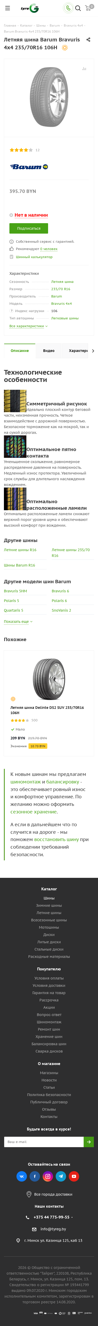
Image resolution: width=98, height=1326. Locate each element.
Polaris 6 (59, 600)
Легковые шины (65, 318)
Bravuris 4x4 (61, 303)
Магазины (49, 1072)
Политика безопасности (49, 1094)
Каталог (49, 888)
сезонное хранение (33, 812)
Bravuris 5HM (15, 591)
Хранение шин (49, 1036)
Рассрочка (49, 1000)
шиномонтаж (25, 782)
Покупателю (49, 968)
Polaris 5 (11, 600)
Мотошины (49, 927)
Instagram (48, 1176)
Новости (49, 1080)
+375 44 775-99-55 (52, 1217)
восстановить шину (56, 839)
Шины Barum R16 (19, 565)
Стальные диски (49, 949)
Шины (49, 898)
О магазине (49, 1063)
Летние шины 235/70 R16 (71, 553)
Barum (56, 296)
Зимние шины (49, 905)
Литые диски (49, 942)
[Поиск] (78, 8)
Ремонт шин (49, 1029)
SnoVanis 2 (61, 610)
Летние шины (49, 912)
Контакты (49, 1116)
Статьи (49, 1087)
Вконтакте (21, 1176)
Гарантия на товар (49, 992)
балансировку (62, 782)
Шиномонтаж (49, 1022)
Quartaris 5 (13, 610)
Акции (49, 1007)
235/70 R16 (60, 289)
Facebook (35, 1176)
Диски (49, 934)
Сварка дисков (49, 1051)
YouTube (74, 1176)
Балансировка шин (49, 1044)
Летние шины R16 (20, 550)
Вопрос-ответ (49, 1014)
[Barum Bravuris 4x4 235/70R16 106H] (49, 96)
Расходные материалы (49, 956)
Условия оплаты (49, 978)
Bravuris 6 (60, 591)
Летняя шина (62, 281)
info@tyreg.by (53, 1229)
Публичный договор (49, 1102)
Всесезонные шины (49, 920)
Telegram (61, 1176)
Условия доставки (49, 985)
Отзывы (49, 1109)
